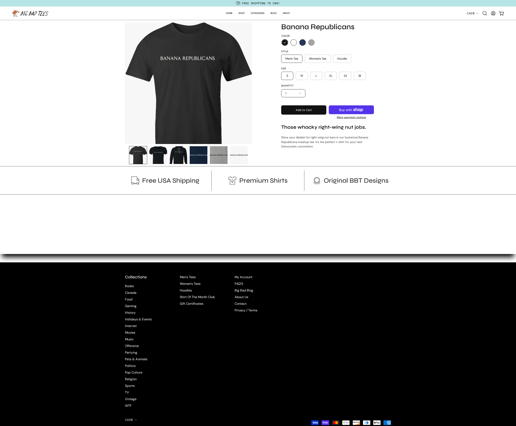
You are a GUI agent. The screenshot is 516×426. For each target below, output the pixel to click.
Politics (130, 366)
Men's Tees (188, 277)
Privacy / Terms (246, 310)
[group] (258, 3)
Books (129, 286)
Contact (241, 304)
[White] (293, 42)
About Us (241, 297)
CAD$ (470, 13)
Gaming (130, 306)
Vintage (130, 399)
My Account (243, 277)
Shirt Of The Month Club (197, 297)
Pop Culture (133, 372)
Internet (131, 326)
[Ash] (311, 42)
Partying (131, 352)
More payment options (351, 117)
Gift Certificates (191, 304)
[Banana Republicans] (138, 155)
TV (127, 392)
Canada (130, 293)
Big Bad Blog (244, 290)
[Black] (285, 42)
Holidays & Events (138, 319)
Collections (136, 277)
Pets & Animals (136, 359)
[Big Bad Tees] (30, 13)
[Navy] (302, 42)
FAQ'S (239, 284)
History (130, 313)
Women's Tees (190, 284)
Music (129, 339)
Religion (131, 379)
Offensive (132, 346)
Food (128, 299)
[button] (241, 13)
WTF (128, 406)
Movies (130, 333)
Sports (130, 386)
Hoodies (186, 290)
